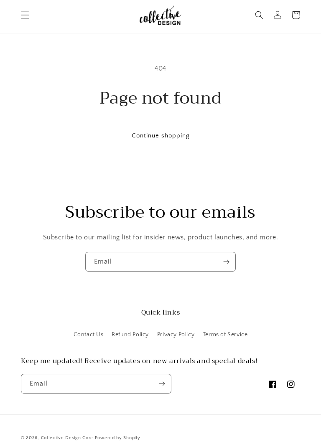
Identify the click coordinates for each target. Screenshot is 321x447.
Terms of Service (225, 334)
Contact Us (89, 334)
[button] (25, 15)
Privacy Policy (175, 334)
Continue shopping (161, 135)
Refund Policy (130, 334)
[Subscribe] (226, 262)
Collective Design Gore (67, 437)
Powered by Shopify (117, 437)
